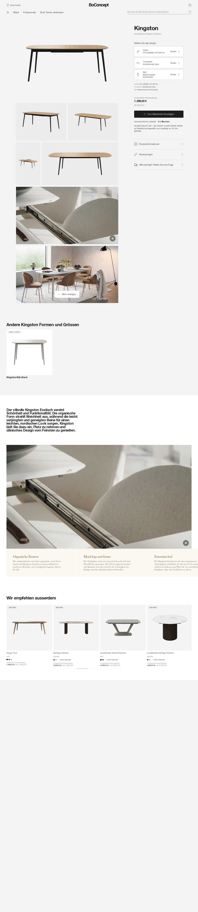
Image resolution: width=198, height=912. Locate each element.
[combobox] (159, 12)
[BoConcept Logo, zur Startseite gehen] (99, 5)
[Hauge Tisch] (29, 628)
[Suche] (190, 12)
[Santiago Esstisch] (76, 628)
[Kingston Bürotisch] (29, 352)
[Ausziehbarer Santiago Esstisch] (170, 628)
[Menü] (8, 12)
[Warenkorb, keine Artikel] (190, 5)
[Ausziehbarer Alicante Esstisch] (123, 628)
